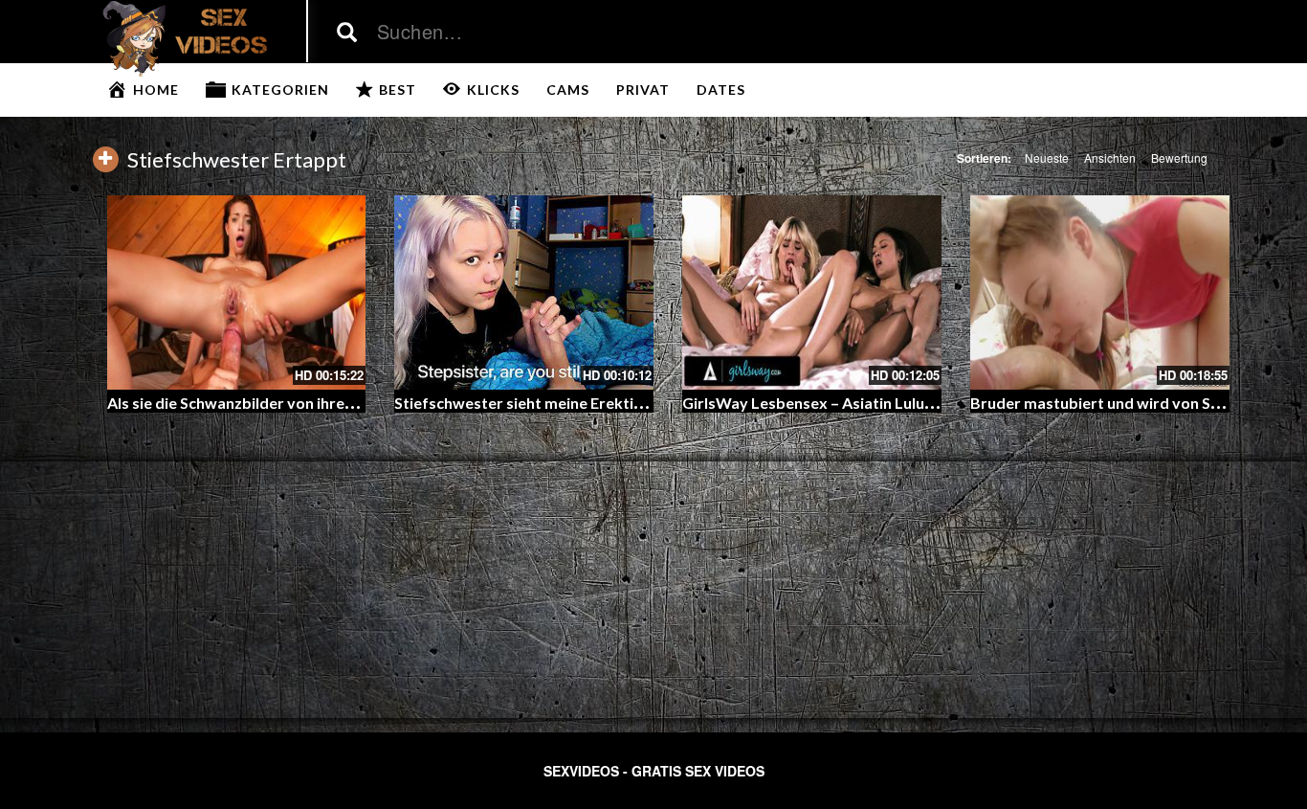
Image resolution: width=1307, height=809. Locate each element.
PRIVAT (643, 89)
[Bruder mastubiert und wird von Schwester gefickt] (1099, 292)
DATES (721, 89)
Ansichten (1110, 157)
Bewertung (1179, 157)
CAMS (567, 89)
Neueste (1047, 157)
